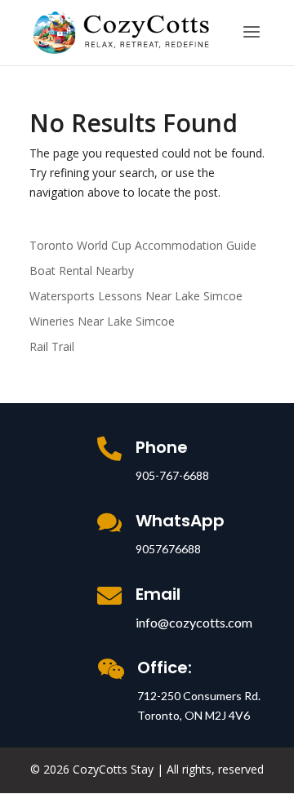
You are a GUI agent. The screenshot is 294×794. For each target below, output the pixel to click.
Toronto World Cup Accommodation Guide (142, 245)
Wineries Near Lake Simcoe (102, 321)
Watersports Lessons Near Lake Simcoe (136, 296)
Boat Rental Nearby (81, 270)
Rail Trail (51, 346)
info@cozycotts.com (194, 622)
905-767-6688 (172, 475)
